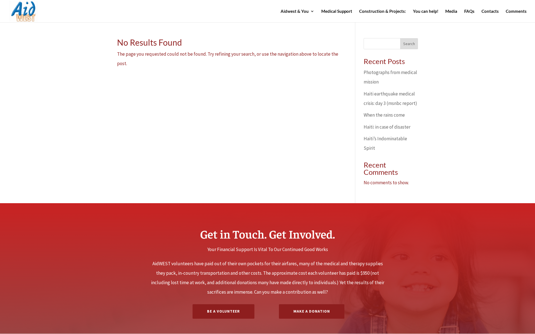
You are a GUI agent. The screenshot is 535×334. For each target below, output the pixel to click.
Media (451, 11)
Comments (516, 11)
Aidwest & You (295, 11)
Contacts (490, 11)
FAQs (469, 11)
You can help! (425, 11)
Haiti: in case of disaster (387, 127)
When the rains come (384, 115)
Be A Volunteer (223, 311)
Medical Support (336, 11)
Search (409, 43)
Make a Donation (311, 311)
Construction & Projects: (382, 11)
